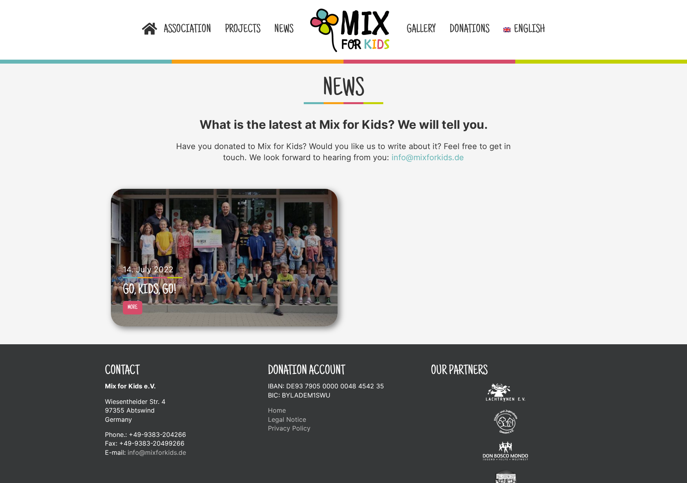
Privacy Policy (289, 428)
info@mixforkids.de (428, 157)
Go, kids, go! (149, 290)
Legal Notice (287, 419)
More (133, 308)
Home (277, 410)
